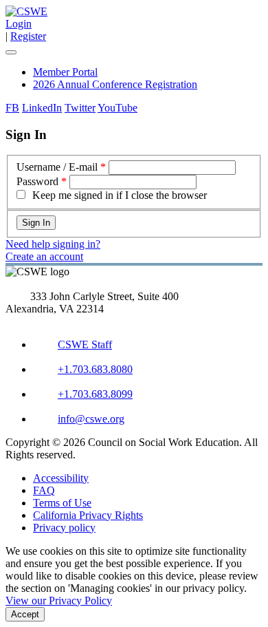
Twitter (80, 108)
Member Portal (65, 72)
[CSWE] (26, 11)
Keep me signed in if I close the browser (119, 195)
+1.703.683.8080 (95, 369)
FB (12, 108)
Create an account (44, 256)
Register (28, 36)
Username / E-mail (57, 167)
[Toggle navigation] (10, 52)
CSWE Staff (85, 344)
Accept (25, 614)
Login (18, 24)
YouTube (117, 108)
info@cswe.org (91, 419)
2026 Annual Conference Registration (115, 84)
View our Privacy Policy (58, 600)
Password (37, 181)
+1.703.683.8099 (95, 394)
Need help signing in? (52, 244)
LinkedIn (42, 108)
